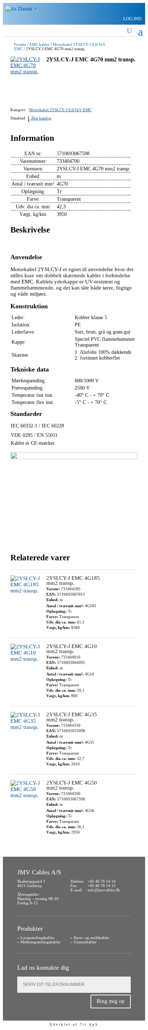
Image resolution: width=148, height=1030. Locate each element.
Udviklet (60, 1024)
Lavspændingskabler (37, 937)
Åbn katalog (39, 118)
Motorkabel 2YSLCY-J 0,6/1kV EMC (60, 110)
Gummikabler (85, 942)
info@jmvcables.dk (104, 890)
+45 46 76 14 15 (102, 885)
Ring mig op (111, 1001)
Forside (20, 44)
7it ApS (89, 1024)
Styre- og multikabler (91, 937)
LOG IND (132, 18)
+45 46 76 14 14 (102, 881)
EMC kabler (39, 44)
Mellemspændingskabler (40, 942)
